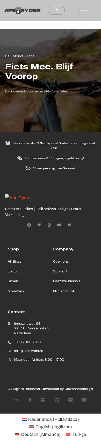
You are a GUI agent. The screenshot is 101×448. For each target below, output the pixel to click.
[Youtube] (59, 225)
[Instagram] (49, 225)
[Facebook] (29, 225)
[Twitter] (39, 225)
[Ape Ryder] (18, 197)
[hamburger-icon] (84, 10)
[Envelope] (69, 225)
